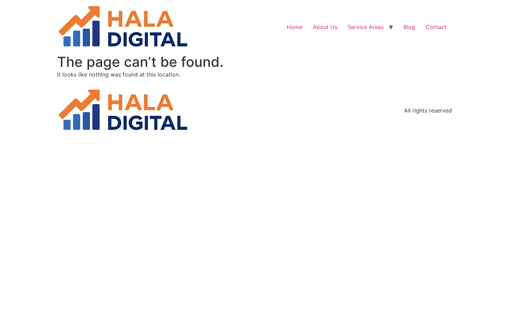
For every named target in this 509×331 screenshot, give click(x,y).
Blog (409, 27)
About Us (325, 27)
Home (294, 27)
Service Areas (366, 27)
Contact (436, 27)
